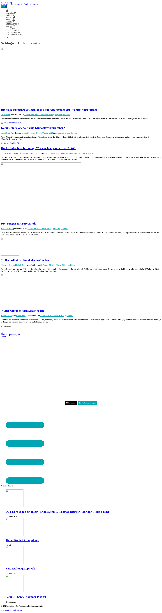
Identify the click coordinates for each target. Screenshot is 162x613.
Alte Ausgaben (16, 34)
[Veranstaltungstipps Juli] (14, 563)
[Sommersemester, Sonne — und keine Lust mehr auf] (27, 368)
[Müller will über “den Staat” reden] (35, 306)
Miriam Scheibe (7, 229)
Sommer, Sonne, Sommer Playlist (26, 596)
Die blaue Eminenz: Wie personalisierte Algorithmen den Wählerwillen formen (49, 109)
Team (12, 28)
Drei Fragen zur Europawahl (18, 223)
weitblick (66, 115)
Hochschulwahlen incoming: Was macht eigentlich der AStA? (38, 148)
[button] (7, 37)
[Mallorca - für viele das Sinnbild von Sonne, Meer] (135, 388)
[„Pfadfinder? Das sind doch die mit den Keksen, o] (135, 371)
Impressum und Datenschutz (11, 610)
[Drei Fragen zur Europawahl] (41, 218)
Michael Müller (6, 265)
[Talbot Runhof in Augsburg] (14, 535)
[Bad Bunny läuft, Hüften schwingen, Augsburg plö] (81, 349)
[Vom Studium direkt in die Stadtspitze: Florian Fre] (27, 350)
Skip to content (6, 2)
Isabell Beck (20, 265)
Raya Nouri (5, 115)
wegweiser (90, 153)
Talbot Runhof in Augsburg (22, 540)
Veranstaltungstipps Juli (20, 568)
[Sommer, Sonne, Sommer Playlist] (14, 592)
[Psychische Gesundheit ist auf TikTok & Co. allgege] (81, 390)
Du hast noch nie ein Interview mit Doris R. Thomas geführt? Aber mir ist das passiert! (58, 511)
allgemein (58, 115)
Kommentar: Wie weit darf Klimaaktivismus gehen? (33, 127)
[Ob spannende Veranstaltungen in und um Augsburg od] (27, 388)
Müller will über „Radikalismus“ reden (25, 259)
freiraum (66, 133)
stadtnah (74, 133)
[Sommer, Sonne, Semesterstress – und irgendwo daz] (135, 349)
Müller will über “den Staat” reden (22, 310)
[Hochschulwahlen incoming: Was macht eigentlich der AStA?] (11, 143)
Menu (4, 6)
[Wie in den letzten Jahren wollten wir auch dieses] (81, 371)
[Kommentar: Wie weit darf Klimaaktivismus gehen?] (11, 123)
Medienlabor (15, 32)
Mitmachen (14, 30)
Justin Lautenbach (26, 153)
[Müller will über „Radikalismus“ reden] (10, 255)
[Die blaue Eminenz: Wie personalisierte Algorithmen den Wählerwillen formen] (41, 105)
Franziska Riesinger (8, 153)
